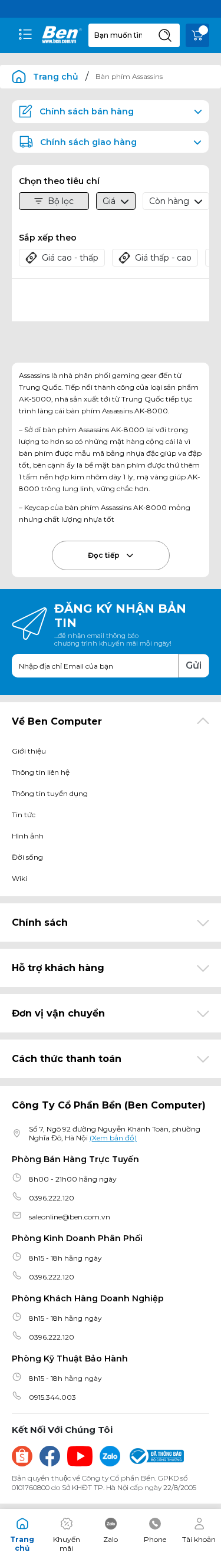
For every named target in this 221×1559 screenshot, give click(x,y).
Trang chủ (55, 77)
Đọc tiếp (104, 555)
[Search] (165, 35)
